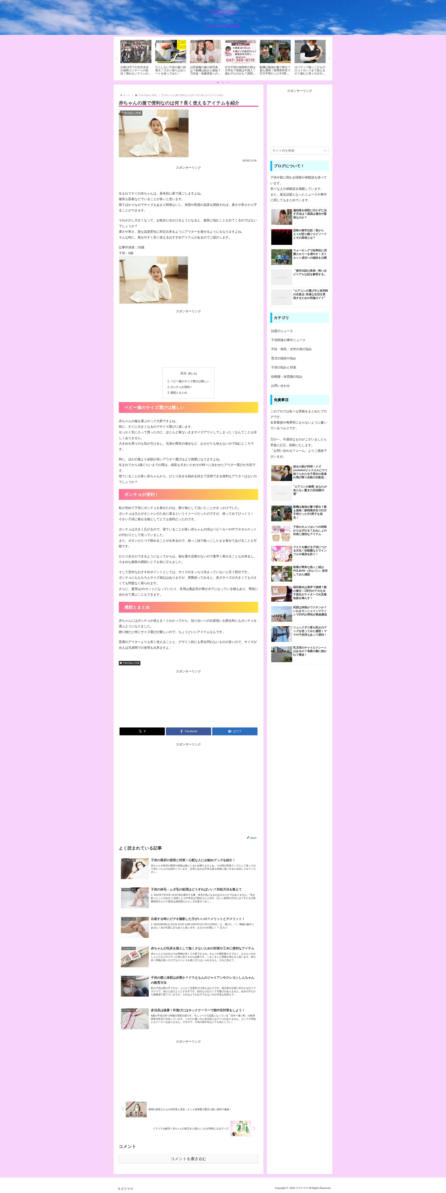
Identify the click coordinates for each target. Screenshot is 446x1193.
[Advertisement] (188, 178)
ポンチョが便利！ (181, 386)
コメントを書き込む (188, 1159)
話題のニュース (282, 331)
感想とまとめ (178, 392)
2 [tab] (223, 82)
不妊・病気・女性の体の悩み (291, 349)
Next (330, 58)
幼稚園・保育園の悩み (286, 376)
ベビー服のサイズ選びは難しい (189, 381)
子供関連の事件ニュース (288, 340)
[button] (325, 151)
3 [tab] (228, 82)
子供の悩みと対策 (131, 663)
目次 (183, 373)
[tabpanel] (136, 58)
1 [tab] (218, 82)
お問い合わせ (280, 385)
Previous (116, 58)
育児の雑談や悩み (283, 358)
